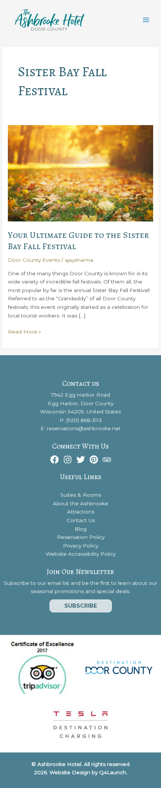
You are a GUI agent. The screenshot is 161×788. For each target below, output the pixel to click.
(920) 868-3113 (84, 420)
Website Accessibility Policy (81, 554)
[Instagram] (67, 459)
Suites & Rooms (80, 495)
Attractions (80, 512)
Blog (80, 529)
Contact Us (81, 520)
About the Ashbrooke (80, 503)
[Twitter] (80, 459)
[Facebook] (54, 459)
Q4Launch (112, 772)
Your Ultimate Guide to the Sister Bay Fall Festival (78, 240)
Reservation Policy (80, 537)
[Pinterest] (93, 459)
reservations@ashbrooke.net (84, 428)
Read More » (24, 332)
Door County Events (34, 260)
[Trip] (107, 459)
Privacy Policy (80, 546)
